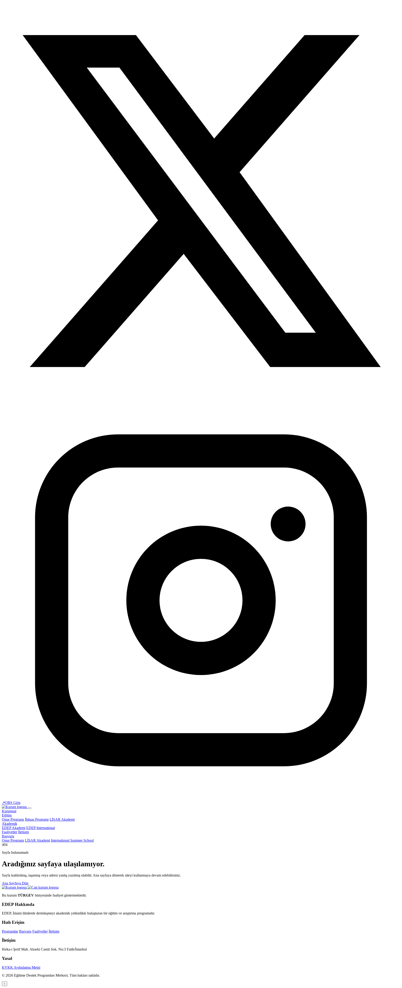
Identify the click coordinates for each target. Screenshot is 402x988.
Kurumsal (9, 811)
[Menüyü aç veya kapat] (29, 808)
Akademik (9, 824)
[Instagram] (201, 798)
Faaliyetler (9, 832)
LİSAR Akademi (62, 819)
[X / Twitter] (201, 399)
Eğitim (7, 815)
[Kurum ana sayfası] (15, 887)
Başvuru (8, 836)
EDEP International (40, 828)
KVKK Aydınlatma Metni (21, 967)
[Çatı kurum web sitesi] (43, 887)
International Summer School (72, 840)
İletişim (23, 832)
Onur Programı (13, 819)
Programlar (10, 931)
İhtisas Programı (37, 819)
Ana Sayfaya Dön (15, 883)
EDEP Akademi (13, 828)
